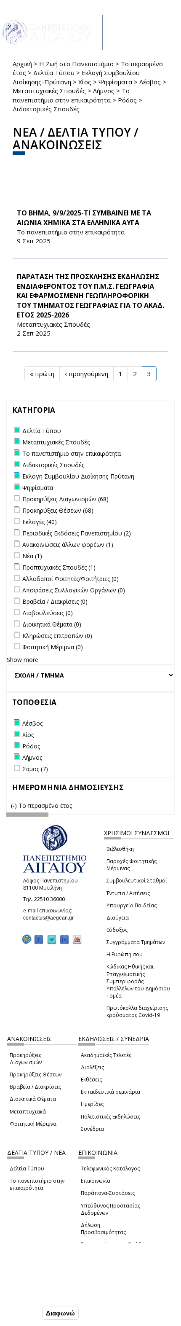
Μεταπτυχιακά (28, 1111)
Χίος (84, 82)
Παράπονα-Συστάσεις (108, 1193)
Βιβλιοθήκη (120, 849)
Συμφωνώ (22, 1313)
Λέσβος (150, 82)
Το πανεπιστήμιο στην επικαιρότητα (37, 1184)
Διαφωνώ (60, 1313)
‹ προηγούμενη (86, 373)
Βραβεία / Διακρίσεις (35, 1086)
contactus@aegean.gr (51, 918)
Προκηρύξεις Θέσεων (35, 1074)
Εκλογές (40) (39, 522)
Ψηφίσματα (115, 82)
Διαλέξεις (92, 1067)
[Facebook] (38, 939)
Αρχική (22, 63)
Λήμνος (103, 90)
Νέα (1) (32, 556)
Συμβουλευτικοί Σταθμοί (136, 880)
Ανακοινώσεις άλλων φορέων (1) (67, 545)
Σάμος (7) (35, 769)
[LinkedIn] (64, 939)
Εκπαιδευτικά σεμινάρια (110, 1091)
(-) (15, 806)
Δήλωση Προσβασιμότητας (103, 1228)
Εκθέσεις (91, 1079)
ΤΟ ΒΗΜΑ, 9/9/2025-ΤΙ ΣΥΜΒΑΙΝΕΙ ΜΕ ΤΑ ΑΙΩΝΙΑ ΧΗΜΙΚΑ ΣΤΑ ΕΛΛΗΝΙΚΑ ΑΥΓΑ (84, 217)
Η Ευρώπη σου (124, 954)
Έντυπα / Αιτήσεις (128, 893)
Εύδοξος (117, 929)
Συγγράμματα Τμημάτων (135, 942)
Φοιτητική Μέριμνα (33, 1123)
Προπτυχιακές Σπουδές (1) (59, 567)
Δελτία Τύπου (54, 72)
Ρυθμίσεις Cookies (34, 1295)
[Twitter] (51, 939)
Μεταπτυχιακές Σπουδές (49, 90)
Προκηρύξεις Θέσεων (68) (57, 510)
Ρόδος (127, 100)
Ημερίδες (92, 1104)
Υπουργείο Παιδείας (131, 905)
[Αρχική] (51, 32)
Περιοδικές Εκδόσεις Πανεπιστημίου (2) (76, 533)
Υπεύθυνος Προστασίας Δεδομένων (110, 1209)
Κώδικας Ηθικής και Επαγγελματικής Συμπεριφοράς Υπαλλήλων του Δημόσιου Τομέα (138, 981)
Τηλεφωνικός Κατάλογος (110, 1168)
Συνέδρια (92, 1128)
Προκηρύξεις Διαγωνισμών (26, 1059)
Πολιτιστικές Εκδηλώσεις (110, 1116)
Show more (22, 660)
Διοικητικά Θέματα (33, 1099)
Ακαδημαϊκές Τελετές (106, 1055)
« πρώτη (42, 373)
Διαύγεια (117, 917)
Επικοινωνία (95, 1180)
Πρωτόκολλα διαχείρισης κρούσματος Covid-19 (137, 1011)
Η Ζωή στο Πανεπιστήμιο (76, 63)
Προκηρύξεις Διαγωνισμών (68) (65, 499)
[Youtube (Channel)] (77, 939)
